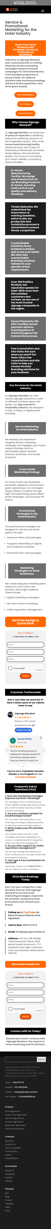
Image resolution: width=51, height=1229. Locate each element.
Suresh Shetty (24, 739)
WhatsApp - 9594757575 (25, 2)
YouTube (29, 912)
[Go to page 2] (25, 766)
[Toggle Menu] (42, 11)
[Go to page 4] (29, 766)
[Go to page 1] (23, 766)
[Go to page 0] (21, 766)
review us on (22, 729)
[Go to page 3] (27, 766)
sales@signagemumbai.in (25, 1092)
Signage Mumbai (25, 713)
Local (7, 1210)
